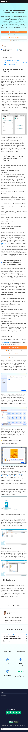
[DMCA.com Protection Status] (16, 721)
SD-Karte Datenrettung (10, 8)
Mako (5, 46)
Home (2, 8)
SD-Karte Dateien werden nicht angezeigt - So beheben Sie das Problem (11, 637)
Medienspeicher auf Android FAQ (11, 60)
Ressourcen (4, 695)
